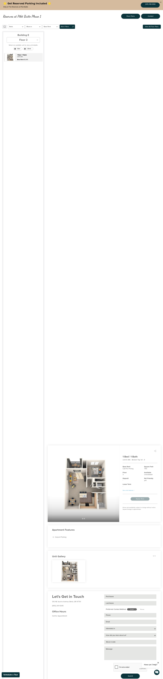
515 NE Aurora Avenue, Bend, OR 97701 (66, 602)
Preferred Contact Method (116, 609)
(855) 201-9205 (58, 606)
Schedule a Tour (10, 674)
